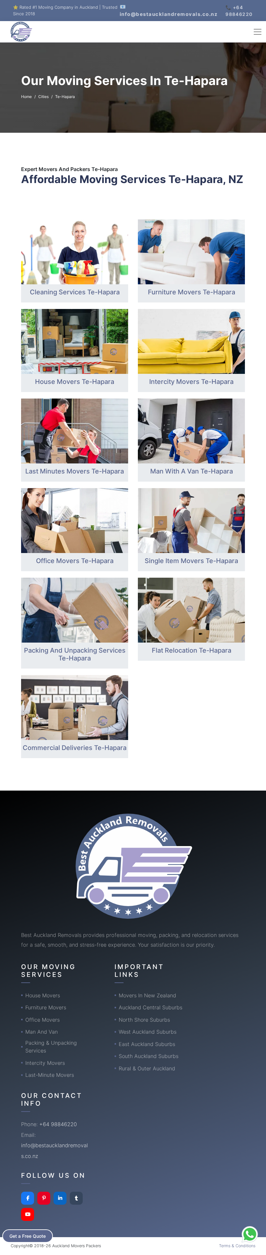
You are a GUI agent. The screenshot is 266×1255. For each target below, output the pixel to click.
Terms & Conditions (237, 1245)
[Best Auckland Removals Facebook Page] (27, 1198)
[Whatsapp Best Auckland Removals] (250, 1234)
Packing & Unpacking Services (51, 1047)
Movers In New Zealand (147, 995)
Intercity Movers (45, 1063)
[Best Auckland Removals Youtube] (27, 1214)
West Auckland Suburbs (147, 1031)
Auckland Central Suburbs (150, 1007)
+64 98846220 (58, 1124)
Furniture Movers (45, 1007)
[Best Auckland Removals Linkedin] (60, 1198)
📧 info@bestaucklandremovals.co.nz (169, 10)
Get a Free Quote (27, 1236)
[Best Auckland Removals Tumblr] (76, 1198)
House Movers (42, 995)
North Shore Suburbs (144, 1019)
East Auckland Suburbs (147, 1044)
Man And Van (41, 1031)
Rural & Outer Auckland (147, 1068)
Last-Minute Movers (49, 1075)
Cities (43, 96)
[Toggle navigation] (257, 32)
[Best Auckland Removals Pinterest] (43, 1198)
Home (26, 96)
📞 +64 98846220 (238, 11)
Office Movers (42, 1019)
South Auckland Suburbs (148, 1056)
